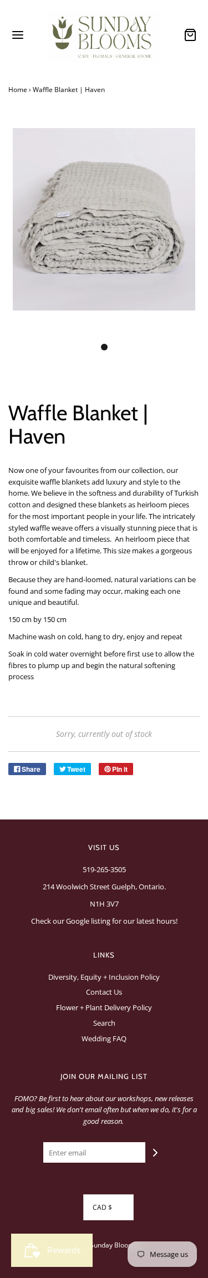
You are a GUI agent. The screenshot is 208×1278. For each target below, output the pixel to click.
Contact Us (104, 992)
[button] (104, 231)
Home (17, 89)
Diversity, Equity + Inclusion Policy (104, 977)
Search (104, 1023)
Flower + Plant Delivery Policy (104, 1007)
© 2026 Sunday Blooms (101, 1245)
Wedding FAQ (104, 1038)
